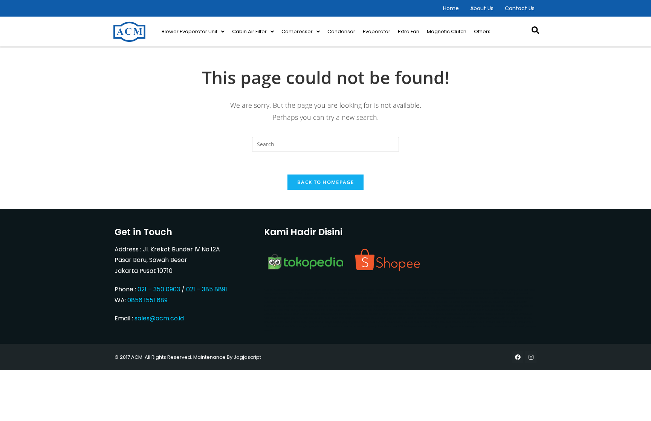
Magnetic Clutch (446, 31)
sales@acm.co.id (159, 318)
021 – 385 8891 (206, 289)
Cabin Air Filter (249, 31)
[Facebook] (517, 357)
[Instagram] (530, 357)
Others (482, 31)
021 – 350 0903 (159, 289)
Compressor (297, 31)
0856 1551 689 (147, 300)
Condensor (341, 31)
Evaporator (376, 31)
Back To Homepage (325, 182)
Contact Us (520, 8)
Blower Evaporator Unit (189, 31)
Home (451, 8)
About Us (482, 8)
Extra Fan (408, 31)
